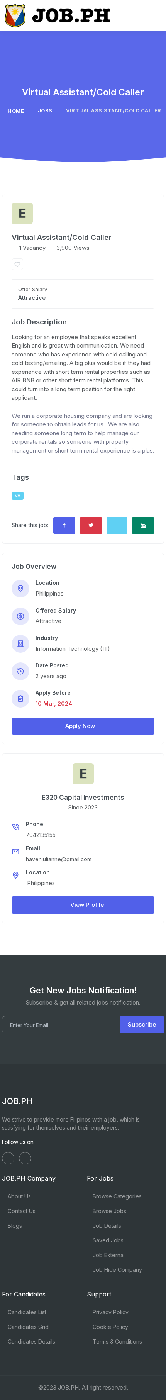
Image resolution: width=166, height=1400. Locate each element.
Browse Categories (116, 1196)
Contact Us (21, 1211)
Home (16, 111)
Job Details (106, 1225)
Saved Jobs (107, 1240)
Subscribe (142, 1024)
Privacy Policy (110, 1312)
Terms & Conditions (116, 1341)
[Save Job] (17, 264)
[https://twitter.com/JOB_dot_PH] (25, 1158)
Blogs (14, 1225)
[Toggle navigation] (154, 15)
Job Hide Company (116, 1269)
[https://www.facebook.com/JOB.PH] (8, 1158)
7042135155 (41, 835)
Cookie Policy (109, 1327)
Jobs (45, 110)
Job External (108, 1255)
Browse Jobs (108, 1211)
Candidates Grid (27, 1327)
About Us (18, 1196)
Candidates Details (30, 1341)
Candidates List (26, 1312)
